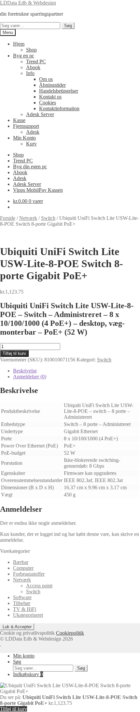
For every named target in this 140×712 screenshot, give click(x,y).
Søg (68, 25)
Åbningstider (52, 85)
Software (22, 597)
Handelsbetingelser (58, 91)
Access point (39, 585)
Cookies (47, 102)
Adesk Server (40, 114)
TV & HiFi (24, 609)
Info (30, 73)
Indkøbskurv (28, 674)
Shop (31, 50)
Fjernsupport (26, 126)
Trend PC (36, 61)
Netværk (28, 218)
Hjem (18, 44)
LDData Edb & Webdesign (28, 3)
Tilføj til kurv (14, 353)
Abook (33, 67)
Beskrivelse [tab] (25, 370)
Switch (48, 218)
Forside (7, 218)
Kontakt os (50, 96)
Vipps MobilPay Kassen (38, 190)
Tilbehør (21, 603)
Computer (23, 568)
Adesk (32, 132)
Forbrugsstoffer (29, 574)
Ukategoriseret (28, 615)
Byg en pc (23, 55)
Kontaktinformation (59, 108)
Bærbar (20, 562)
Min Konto (24, 138)
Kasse (19, 120)
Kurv (31, 143)
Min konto (24, 656)
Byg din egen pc (30, 166)
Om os (46, 79)
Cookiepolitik (70, 633)
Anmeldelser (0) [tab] (29, 376)
